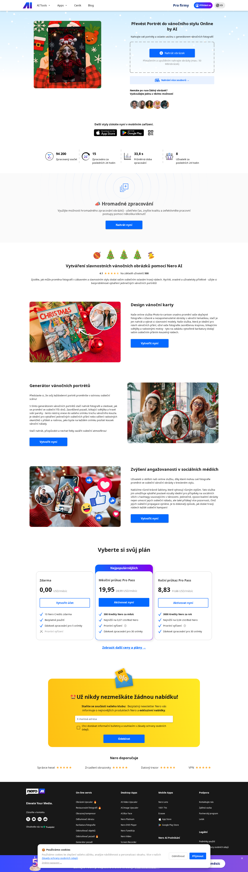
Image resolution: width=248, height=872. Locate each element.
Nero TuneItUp (128, 830)
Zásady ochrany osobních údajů (214, 847)
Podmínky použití (207, 841)
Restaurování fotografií (86, 807)
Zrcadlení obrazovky (98, 767)
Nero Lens (163, 802)
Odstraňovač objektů (85, 830)
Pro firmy (181, 5)
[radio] (105, 273)
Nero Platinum (127, 819)
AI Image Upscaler (129, 807)
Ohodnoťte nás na (34, 826)
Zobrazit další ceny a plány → (124, 647)
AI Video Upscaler (129, 802)
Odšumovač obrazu (85, 819)
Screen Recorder (128, 842)
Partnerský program (208, 813)
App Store (166, 819)
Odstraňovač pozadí (85, 836)
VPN (191, 767)
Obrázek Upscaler (84, 802)
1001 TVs (162, 807)
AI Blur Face (126, 813)
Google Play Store (170, 824)
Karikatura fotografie (85, 824)
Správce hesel (46, 767)
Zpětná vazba (205, 807)
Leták (201, 819)
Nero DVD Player (129, 824)
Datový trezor (150, 767)
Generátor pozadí (84, 842)
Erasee (161, 813)
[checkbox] (78, 727)
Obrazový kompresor (86, 813)
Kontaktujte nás (206, 802)
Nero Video (126, 836)
